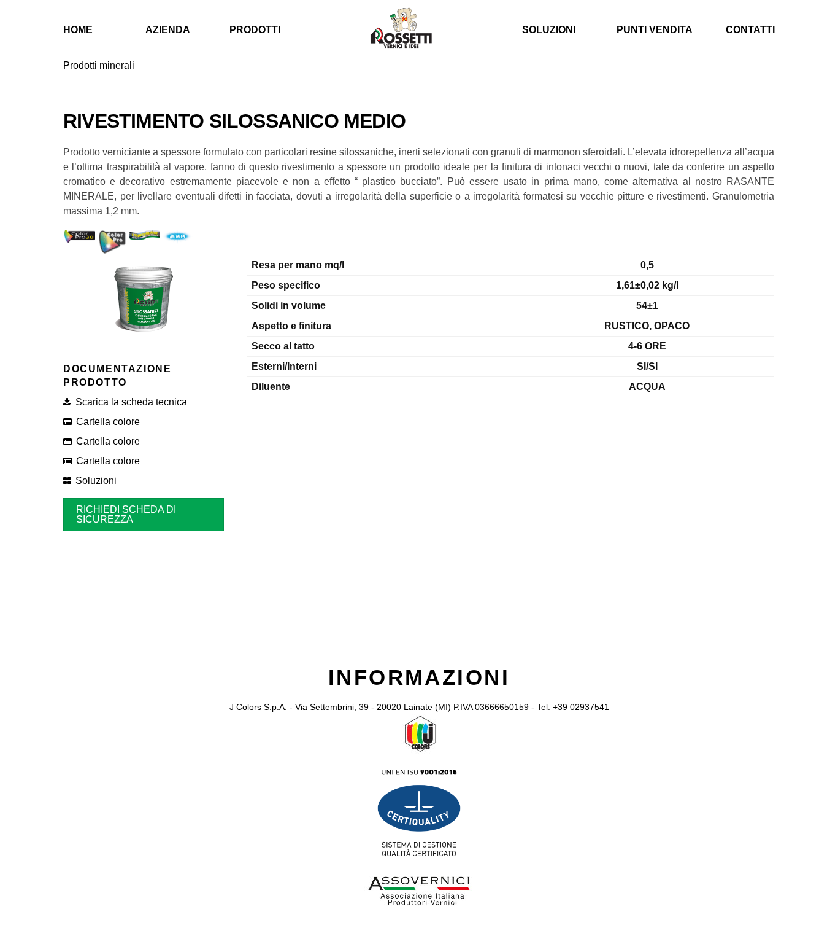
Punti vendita (655, 30)
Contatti (750, 30)
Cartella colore (108, 421)
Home (78, 30)
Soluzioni (548, 30)
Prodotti (254, 30)
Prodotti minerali (98, 65)
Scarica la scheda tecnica (131, 402)
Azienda (167, 30)
